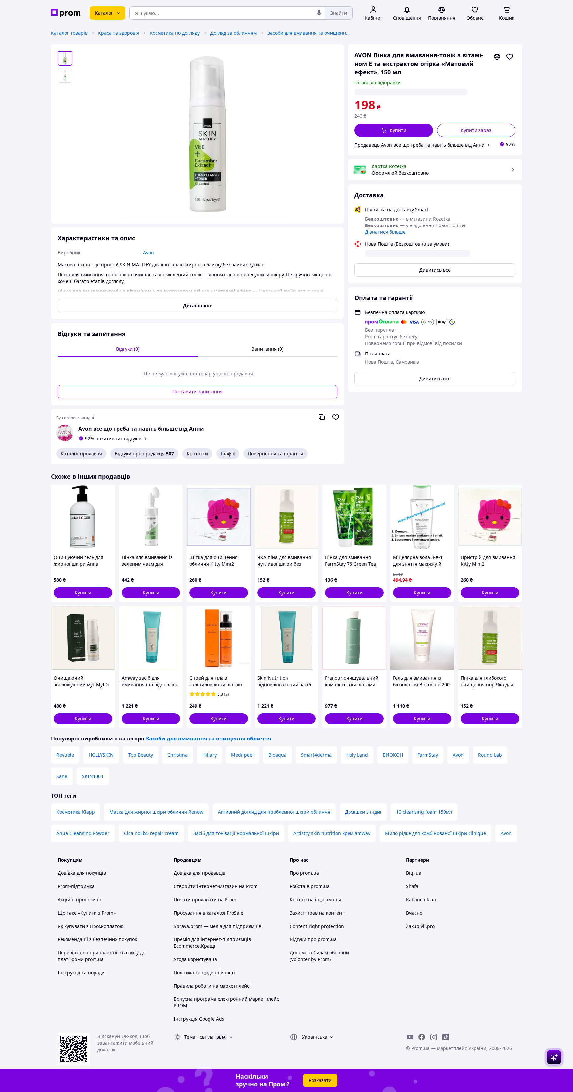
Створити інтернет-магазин (206, 886)
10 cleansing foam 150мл (424, 812)
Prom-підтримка (76, 886)
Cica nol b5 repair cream (151, 833)
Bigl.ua (413, 873)
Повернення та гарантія (275, 453)
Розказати (320, 1080)
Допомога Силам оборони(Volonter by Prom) (319, 955)
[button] (393, 130)
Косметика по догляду (175, 33)
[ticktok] (446, 1037)
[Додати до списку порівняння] (497, 56)
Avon (458, 755)
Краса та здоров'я (118, 33)
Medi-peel (242, 755)
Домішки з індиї (363, 812)
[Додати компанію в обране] (335, 417)
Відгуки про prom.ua (313, 939)
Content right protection (317, 926)
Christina (177, 755)
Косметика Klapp (75, 812)
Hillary (209, 755)
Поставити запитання (197, 391)
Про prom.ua (304, 873)
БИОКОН (393, 755)
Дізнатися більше (385, 232)
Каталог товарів (69, 33)
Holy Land (357, 755)
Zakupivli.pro (420, 926)
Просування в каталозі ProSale (208, 913)
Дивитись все (435, 270)
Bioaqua (277, 755)
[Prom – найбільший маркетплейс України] (65, 13)
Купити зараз (476, 130)
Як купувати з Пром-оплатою (91, 926)
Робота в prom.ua (310, 886)
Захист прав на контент (317, 913)
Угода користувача (195, 959)
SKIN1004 (92, 776)
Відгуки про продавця (144, 453)
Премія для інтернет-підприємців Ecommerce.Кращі (212, 942)
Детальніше (197, 305)
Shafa (412, 886)
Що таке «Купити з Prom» (87, 913)
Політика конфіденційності (204, 972)
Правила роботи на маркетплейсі (212, 986)
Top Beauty (140, 755)
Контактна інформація (315, 899)
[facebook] (422, 1037)
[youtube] (410, 1037)
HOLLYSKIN (101, 755)
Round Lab (490, 755)
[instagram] (434, 1037)
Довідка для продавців (199, 873)
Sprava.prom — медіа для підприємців (217, 926)
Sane (61, 776)
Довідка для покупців (82, 873)
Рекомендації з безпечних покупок (97, 939)
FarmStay (427, 755)
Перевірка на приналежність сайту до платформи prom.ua (101, 955)
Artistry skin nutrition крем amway (331, 833)
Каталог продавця (81, 453)
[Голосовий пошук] (319, 13)
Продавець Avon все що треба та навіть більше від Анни (419, 145)
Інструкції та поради (81, 972)
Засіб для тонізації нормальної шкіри (236, 833)
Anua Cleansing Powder (82, 833)
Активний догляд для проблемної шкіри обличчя (274, 812)
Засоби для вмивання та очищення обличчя (308, 33)
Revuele (65, 755)
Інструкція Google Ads (199, 1019)
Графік (228, 453)
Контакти (197, 453)
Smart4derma (316, 755)
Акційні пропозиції (79, 899)
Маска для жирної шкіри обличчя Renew (156, 812)
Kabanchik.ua (421, 899)
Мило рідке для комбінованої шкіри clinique (435, 833)
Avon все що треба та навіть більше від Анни (141, 428)
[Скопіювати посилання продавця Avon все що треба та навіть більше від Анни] (321, 417)
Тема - (199, 1037)
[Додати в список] (509, 56)
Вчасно (414, 913)
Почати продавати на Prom (205, 899)
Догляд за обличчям (233, 33)
